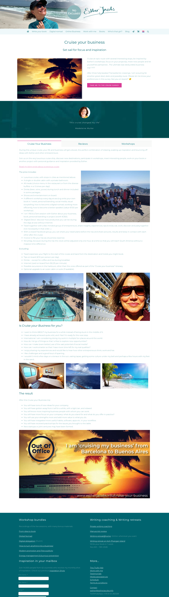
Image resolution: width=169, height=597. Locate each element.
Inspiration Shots (57, 571)
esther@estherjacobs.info (101, 591)
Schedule (94, 580)
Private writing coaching (101, 526)
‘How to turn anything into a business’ (36, 546)
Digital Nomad (25, 536)
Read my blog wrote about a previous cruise (39, 167)
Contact (93, 588)
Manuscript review (98, 531)
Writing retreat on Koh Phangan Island (107, 541)
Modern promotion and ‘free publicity (36, 551)
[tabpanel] (84, 323)
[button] (148, 31)
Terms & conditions (98, 583)
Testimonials (95, 574)
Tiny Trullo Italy (96, 568)
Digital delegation (27, 541)
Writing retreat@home (100, 536)
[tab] (39, 144)
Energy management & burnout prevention (39, 556)
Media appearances (99, 577)
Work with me (96, 571)
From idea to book (27, 531)
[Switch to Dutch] (143, 31)
